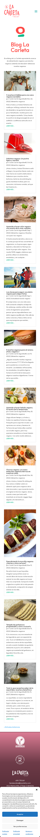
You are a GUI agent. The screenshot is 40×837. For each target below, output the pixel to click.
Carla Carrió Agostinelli (17, 99)
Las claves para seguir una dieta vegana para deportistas (19, 293)
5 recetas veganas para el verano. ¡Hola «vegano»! (20, 351)
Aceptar (20, 814)
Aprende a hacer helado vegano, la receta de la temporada (19, 408)
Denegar (20, 820)
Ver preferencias (20, 826)
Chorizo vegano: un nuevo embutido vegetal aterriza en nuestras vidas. (18, 471)
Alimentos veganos (18, 102)
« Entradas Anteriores (12, 727)
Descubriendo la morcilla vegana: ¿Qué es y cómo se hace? (20, 562)
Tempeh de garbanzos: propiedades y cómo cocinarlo (18, 626)
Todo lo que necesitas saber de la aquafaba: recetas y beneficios (19, 689)
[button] (37, 790)
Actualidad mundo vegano (20, 299)
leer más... (10, 126)
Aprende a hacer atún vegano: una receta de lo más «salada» (18, 227)
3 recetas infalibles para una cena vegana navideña (20, 96)
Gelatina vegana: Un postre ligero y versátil (17, 159)
